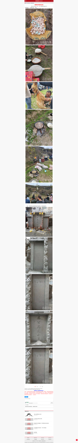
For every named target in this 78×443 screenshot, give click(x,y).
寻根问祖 (49, 439)
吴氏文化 (28, 3)
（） (36, 386)
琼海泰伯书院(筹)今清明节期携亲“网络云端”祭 (33, 389)
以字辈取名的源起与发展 (38, 418)
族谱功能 (35, 432)
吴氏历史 (42, 437)
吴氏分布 (49, 437)
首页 (26, 3)
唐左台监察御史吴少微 (37, 414)
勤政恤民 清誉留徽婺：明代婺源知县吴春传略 (41, 423)
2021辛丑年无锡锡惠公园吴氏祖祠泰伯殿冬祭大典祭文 (34, 388)
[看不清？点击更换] (27, 402)
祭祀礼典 (32, 3)
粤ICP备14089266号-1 (43, 442)
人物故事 (35, 439)
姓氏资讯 (35, 437)
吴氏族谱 (28, 439)
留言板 (28, 437)
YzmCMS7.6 (51, 442)
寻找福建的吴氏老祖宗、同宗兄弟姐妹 (40, 427)
